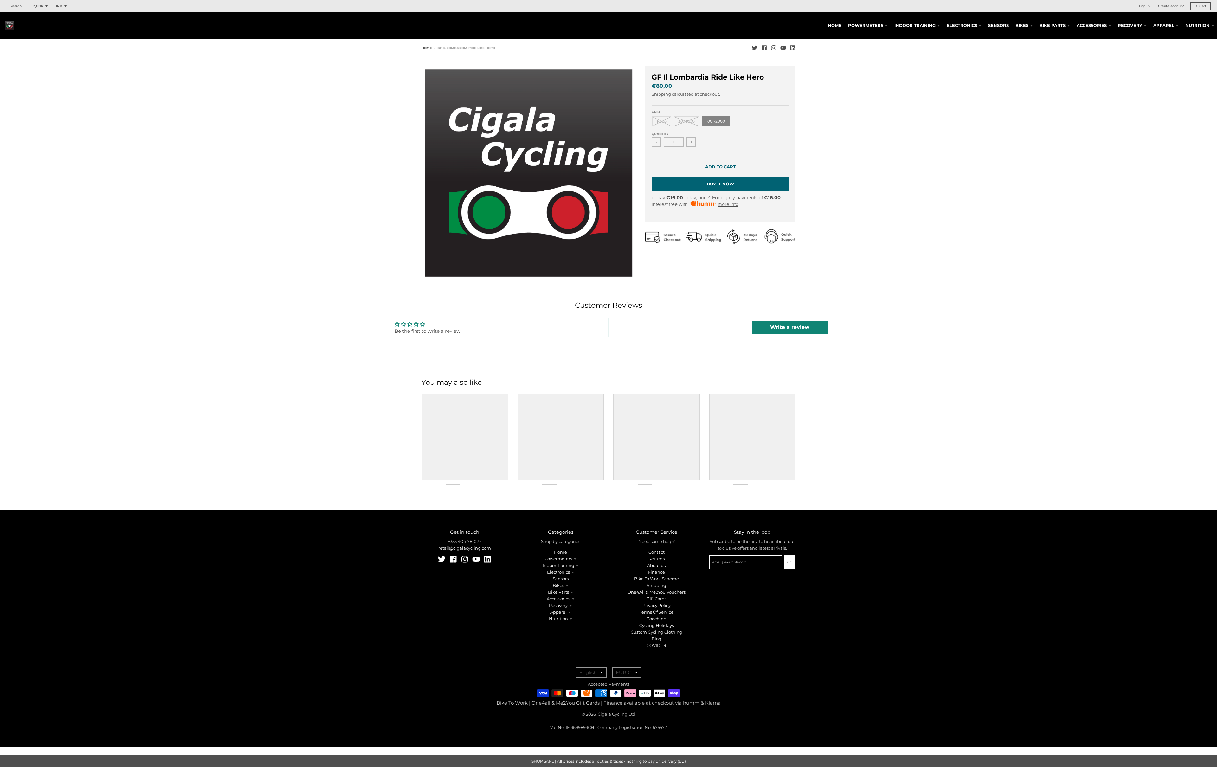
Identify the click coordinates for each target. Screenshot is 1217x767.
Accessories (558, 598)
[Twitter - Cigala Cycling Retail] (754, 48)
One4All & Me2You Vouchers (657, 592)
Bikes (558, 585)
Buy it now (720, 183)
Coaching (656, 618)
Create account (1171, 6)
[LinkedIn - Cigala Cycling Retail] (792, 48)
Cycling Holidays (656, 625)
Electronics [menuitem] (962, 25)
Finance (656, 572)
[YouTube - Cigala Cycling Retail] (783, 48)
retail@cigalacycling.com (464, 548)
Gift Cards (656, 598)
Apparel (558, 612)
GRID (656, 112)
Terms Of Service (656, 612)
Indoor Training (558, 565)
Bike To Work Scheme (656, 578)
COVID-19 (656, 645)
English (37, 5)
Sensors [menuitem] (998, 25)
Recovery (558, 605)
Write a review (789, 327)
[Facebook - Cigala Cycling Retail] (764, 48)
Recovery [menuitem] (1130, 25)
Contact (656, 552)
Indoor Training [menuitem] (915, 25)
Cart (1201, 6)
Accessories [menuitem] (1092, 25)
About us (656, 565)
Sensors (561, 578)
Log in (1144, 6)
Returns (656, 558)
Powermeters (558, 558)
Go (789, 562)
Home (427, 48)
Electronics (558, 572)
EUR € (57, 5)
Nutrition (558, 618)
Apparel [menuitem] (1163, 25)
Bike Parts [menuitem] (1053, 25)
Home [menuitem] (834, 25)
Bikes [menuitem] (1021, 25)
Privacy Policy (656, 605)
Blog (656, 638)
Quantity (660, 134)
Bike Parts (558, 592)
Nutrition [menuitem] (1197, 25)
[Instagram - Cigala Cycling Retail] (773, 48)
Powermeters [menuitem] (865, 25)
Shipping (661, 94)
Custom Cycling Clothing (656, 632)
